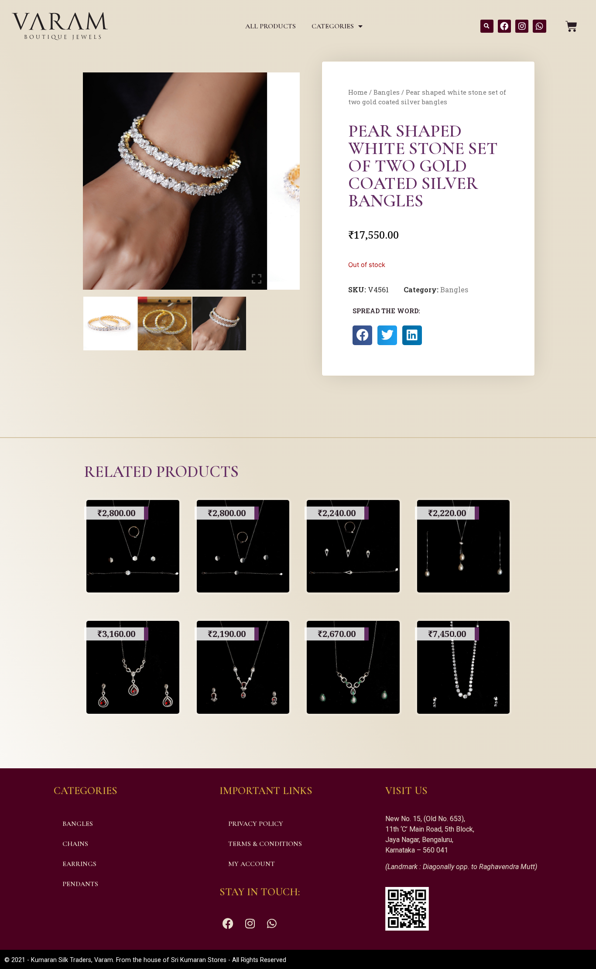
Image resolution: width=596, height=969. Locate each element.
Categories (333, 26)
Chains (75, 843)
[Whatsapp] (539, 26)
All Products (270, 26)
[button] (486, 26)
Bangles (386, 92)
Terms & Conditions (265, 843)
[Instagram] (521, 26)
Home (357, 92)
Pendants (80, 884)
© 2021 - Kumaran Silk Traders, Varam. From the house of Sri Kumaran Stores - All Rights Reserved (145, 960)
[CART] (571, 26)
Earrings (79, 863)
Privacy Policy (255, 823)
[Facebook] (504, 26)
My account (251, 863)
